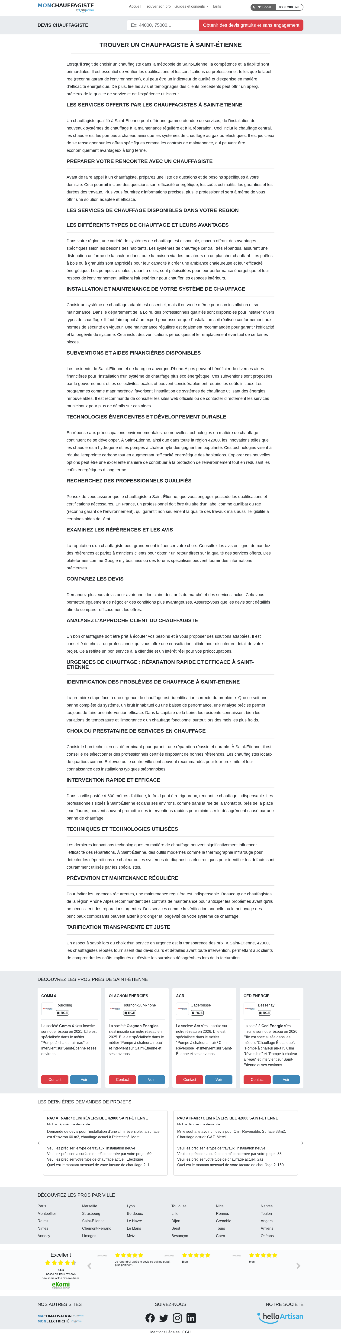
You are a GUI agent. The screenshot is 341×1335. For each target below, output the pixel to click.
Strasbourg (91, 1213)
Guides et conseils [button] (190, 6)
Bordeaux (135, 1213)
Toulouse (179, 1206)
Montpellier (47, 1213)
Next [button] (298, 1265)
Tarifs (216, 6)
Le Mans (134, 1228)
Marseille (89, 1206)
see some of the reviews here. (61, 1278)
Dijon (175, 1221)
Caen (220, 1236)
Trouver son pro (158, 6)
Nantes (267, 1206)
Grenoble (223, 1221)
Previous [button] (89, 1265)
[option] (126, 1269)
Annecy (44, 1236)
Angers (267, 1221)
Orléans (267, 1236)
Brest (175, 1228)
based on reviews (61, 1272)
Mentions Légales (165, 1332)
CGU (186, 1332)
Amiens (267, 1228)
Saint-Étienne (93, 1221)
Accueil (135, 6)
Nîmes (43, 1228)
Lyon (131, 1206)
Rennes (222, 1213)
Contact (54, 1080)
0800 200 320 (289, 7)
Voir (84, 1080)
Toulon (266, 1213)
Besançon (179, 1236)
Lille (174, 1213)
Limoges (89, 1236)
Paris (42, 1206)
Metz (131, 1236)
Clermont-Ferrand (96, 1228)
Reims (43, 1221)
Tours (220, 1228)
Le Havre (134, 1221)
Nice (220, 1206)
